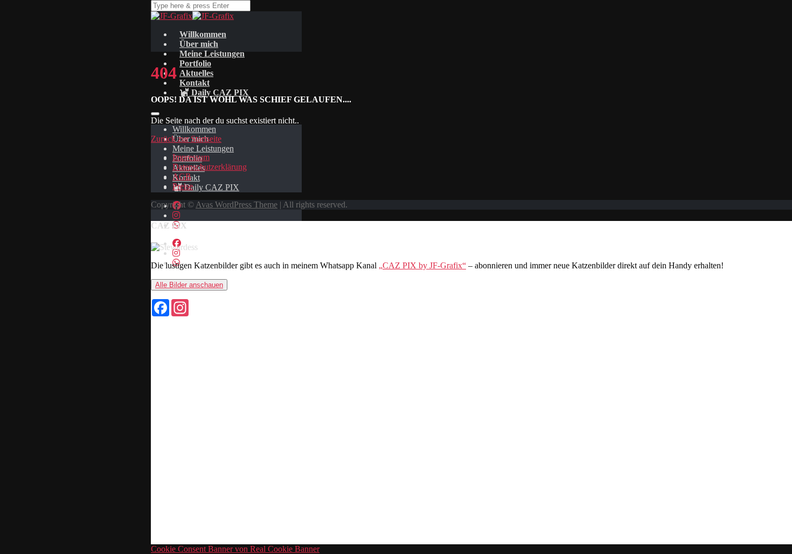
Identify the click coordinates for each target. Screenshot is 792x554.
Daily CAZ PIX (219, 92)
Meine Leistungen (203, 148)
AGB (181, 176)
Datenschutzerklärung (209, 166)
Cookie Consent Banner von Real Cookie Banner (235, 548)
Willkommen (194, 129)
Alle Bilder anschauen (189, 285)
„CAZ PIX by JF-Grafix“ (422, 265)
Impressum (191, 157)
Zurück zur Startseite (186, 138)
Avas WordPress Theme (236, 204)
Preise (182, 186)
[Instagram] (176, 215)
